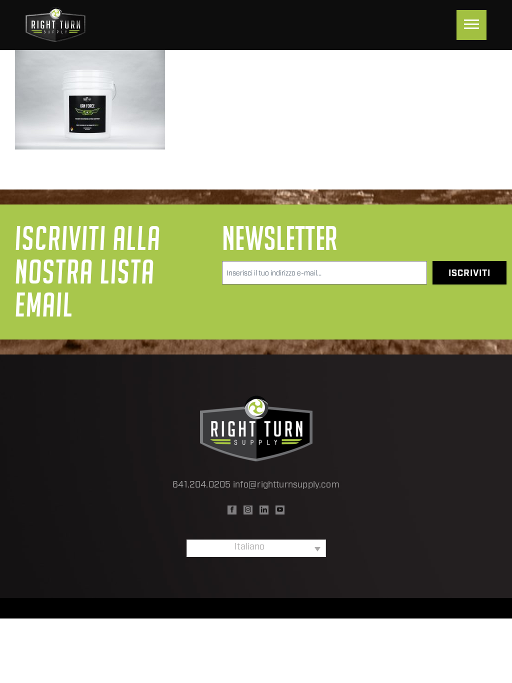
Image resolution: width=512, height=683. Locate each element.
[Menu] (471, 25)
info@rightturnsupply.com (286, 485)
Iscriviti (469, 274)
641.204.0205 (201, 485)
